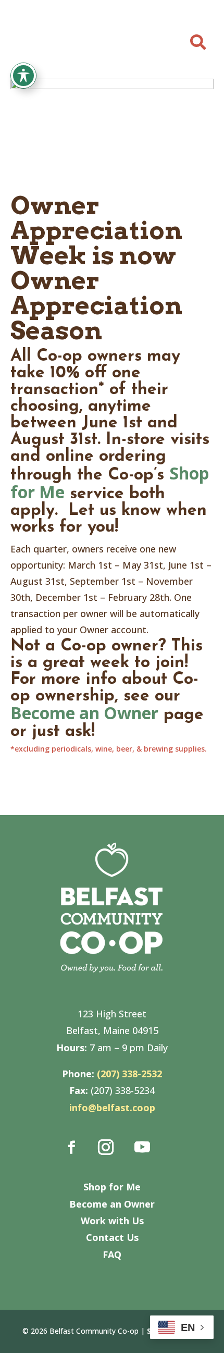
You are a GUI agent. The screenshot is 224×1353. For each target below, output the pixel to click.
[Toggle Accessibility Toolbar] (23, 75)
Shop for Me (112, 1186)
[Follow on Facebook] (72, 1147)
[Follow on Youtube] (142, 1147)
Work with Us (112, 1220)
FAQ (112, 1254)
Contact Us (112, 1237)
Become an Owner (84, 713)
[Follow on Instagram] (105, 1147)
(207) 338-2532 (129, 1073)
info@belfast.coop (112, 1107)
